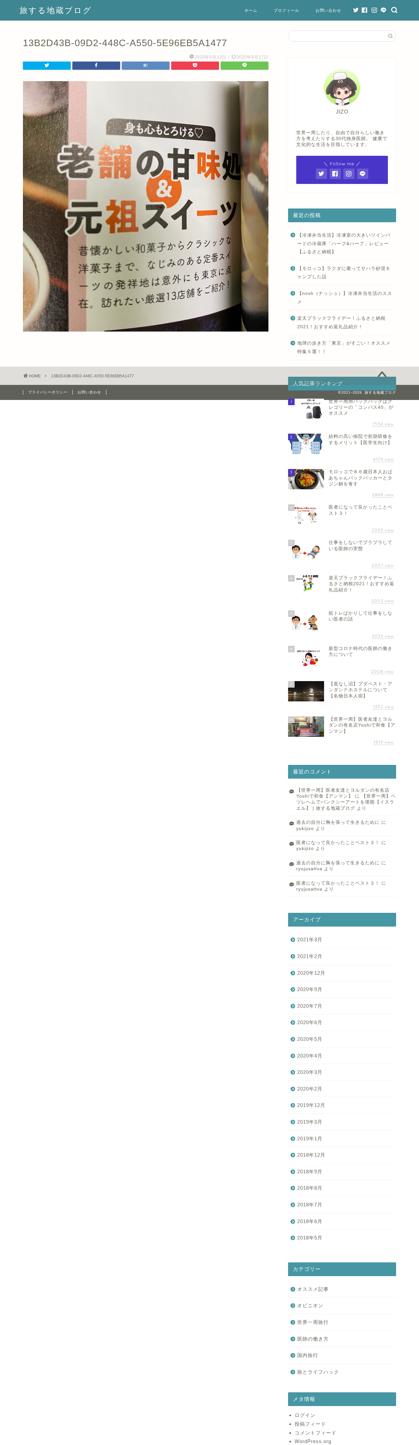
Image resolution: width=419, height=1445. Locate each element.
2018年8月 (309, 1188)
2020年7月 (309, 1006)
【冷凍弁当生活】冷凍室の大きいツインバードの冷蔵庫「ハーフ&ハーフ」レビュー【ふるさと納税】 (344, 243)
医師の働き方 (313, 1339)
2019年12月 (311, 1105)
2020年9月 (309, 989)
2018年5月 (309, 1237)
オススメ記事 (313, 1289)
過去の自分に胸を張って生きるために (338, 822)
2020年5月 (309, 1039)
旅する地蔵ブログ (56, 10)
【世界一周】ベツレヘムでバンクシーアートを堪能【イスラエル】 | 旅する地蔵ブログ (346, 802)
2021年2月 (309, 956)
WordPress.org (313, 1441)
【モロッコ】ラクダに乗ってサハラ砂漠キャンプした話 (344, 273)
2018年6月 (309, 1221)
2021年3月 (309, 939)
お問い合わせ (328, 10)
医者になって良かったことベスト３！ (338, 842)
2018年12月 (311, 1155)
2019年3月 (309, 1122)
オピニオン (310, 1305)
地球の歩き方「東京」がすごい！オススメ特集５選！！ (344, 347)
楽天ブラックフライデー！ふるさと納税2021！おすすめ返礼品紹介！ (341, 322)
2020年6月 (309, 1022)
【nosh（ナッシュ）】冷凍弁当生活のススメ (344, 297)
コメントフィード (316, 1433)
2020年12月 (311, 973)
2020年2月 (309, 1089)
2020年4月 (309, 1055)
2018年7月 (309, 1204)
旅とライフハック (318, 1372)
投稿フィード (310, 1424)
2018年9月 (309, 1171)
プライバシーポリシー (47, 392)
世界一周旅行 (313, 1322)
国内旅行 (307, 1355)
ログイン (305, 1415)
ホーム (251, 10)
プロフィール (286, 10)
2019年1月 (309, 1138)
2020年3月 (309, 1072)
